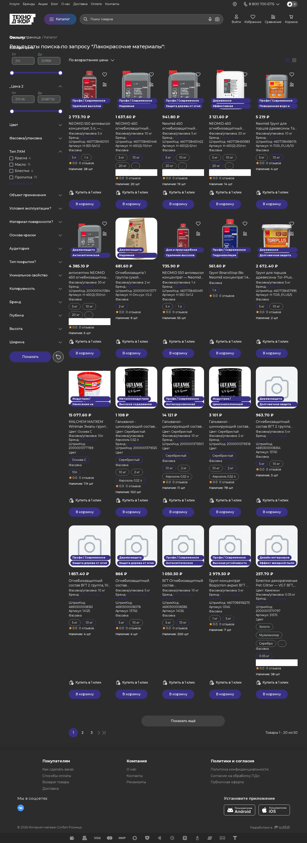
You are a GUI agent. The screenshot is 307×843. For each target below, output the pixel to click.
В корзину (85, 204)
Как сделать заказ (58, 769)
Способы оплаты (56, 776)
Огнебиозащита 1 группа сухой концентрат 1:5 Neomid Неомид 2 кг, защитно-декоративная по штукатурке (135, 275)
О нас (131, 769)
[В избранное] (104, 74)
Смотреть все (21, 184)
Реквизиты (136, 782)
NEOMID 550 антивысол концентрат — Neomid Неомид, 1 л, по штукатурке (183, 275)
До (40, 54)
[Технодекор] (22, 19)
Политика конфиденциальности (240, 769)
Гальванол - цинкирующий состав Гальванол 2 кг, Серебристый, (228, 424)
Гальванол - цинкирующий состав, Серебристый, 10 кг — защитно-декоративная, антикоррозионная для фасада (183, 424)
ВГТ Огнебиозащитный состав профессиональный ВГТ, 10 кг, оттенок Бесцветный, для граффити (182, 583)
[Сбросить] (58, 356)
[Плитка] (287, 60)
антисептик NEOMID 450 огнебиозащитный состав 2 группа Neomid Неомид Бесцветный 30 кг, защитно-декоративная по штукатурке (89, 275)
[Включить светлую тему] (292, 4)
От (14, 54)
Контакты (135, 776)
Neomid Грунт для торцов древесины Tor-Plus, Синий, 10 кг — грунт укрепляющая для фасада (276, 126)
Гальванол (135, 444)
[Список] (294, 60)
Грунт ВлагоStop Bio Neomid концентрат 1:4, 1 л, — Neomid (229, 275)
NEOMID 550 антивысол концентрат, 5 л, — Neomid (89, 126)
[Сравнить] (104, 84)
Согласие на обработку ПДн (235, 776)
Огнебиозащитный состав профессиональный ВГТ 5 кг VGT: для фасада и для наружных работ (133, 583)
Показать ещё (183, 721)
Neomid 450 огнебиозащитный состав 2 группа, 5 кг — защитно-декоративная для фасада (183, 126)
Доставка (50, 789)
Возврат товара (55, 782)
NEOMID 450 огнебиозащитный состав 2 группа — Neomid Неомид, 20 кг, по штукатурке (229, 126)
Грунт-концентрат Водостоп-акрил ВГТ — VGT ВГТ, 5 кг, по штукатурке (229, 583)
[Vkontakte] (20, 808)
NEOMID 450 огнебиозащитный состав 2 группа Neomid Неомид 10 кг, (136, 126)
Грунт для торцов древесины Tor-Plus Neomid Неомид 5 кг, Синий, (274, 275)
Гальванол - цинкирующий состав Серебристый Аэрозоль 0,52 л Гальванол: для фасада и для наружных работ (136, 424)
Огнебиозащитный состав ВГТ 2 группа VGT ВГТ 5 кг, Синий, (274, 424)
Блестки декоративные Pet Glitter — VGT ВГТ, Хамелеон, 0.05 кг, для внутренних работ (276, 583)
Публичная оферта (227, 782)
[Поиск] (85, 19)
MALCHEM (89, 440)
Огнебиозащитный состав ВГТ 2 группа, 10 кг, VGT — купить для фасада (88, 583)
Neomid (87, 138)
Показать (30, 357)
